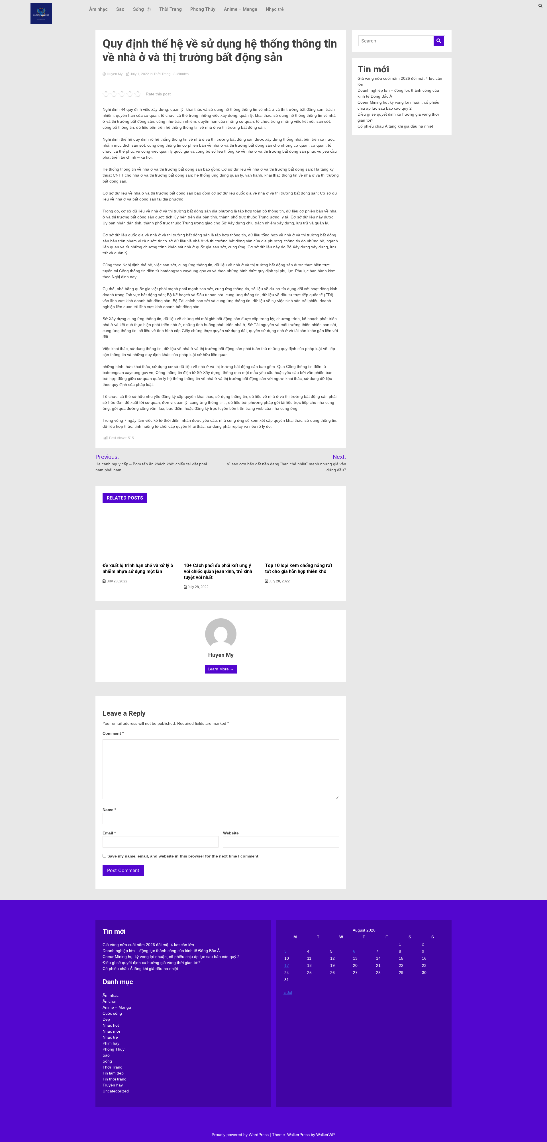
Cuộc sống (112, 1013)
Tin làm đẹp (113, 1073)
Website (231, 833)
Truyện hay (113, 1085)
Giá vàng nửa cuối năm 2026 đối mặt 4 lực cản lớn (148, 944)
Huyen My (114, 74)
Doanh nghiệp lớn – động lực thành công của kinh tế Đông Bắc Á (161, 950)
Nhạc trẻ (275, 9)
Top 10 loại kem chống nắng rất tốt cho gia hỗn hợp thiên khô (298, 568)
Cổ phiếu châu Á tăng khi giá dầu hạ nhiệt (395, 126)
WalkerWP (325, 1134)
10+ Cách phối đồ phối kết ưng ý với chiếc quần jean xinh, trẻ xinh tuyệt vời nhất (218, 571)
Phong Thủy (202, 9)
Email (109, 833)
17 (286, 965)
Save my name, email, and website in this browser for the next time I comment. (183, 856)
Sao (120, 9)
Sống (138, 9)
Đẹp (106, 1019)
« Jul (287, 992)
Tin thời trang (114, 1079)
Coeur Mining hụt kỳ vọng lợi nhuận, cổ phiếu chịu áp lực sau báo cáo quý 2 (171, 956)
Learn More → (221, 669)
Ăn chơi (109, 1001)
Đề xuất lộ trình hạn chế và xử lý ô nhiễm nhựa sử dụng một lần (138, 568)
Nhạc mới (111, 1031)
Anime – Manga (240, 9)
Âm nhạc (98, 9)
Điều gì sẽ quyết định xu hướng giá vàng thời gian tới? (152, 962)
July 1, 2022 (139, 74)
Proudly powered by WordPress (241, 1134)
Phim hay (111, 1043)
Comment (113, 733)
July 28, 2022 (116, 581)
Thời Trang (170, 9)
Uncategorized (116, 1091)
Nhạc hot (111, 1025)
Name (109, 809)
